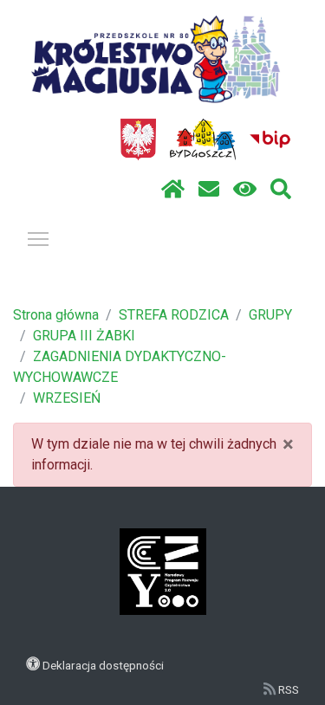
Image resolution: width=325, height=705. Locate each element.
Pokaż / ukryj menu (38, 238)
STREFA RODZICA (174, 315)
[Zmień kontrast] (244, 189)
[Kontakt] (209, 189)
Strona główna (56, 315)
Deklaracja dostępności (103, 665)
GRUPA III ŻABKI (84, 335)
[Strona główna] (173, 189)
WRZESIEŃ (67, 398)
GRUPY (270, 315)
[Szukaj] (280, 189)
